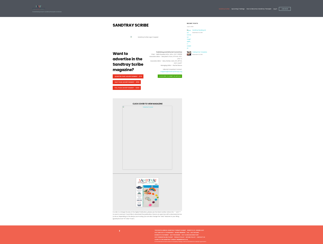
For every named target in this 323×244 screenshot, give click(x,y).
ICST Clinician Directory (190, 235)
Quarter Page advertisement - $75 (128, 76)
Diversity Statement (162, 235)
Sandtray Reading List (199, 30)
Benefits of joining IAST (195, 230)
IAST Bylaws (195, 232)
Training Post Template (199, 52)
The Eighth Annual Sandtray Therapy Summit (170, 230)
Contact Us (201, 237)
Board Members (180, 232)
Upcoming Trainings (238, 9)
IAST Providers (175, 235)
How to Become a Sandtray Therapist (259, 9)
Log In (275, 9)
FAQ (188, 232)
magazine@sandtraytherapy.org (171, 71)
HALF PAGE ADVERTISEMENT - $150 (127, 82)
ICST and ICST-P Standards (164, 232)
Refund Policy (190, 237)
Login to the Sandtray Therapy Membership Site (171, 239)
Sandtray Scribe (224, 9)
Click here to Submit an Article (170, 76)
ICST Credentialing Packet (164, 237)
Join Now (285, 9)
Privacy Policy (179, 237)
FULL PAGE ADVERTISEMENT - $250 (127, 88)
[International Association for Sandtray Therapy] (38, 8)
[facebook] (119, 231)
